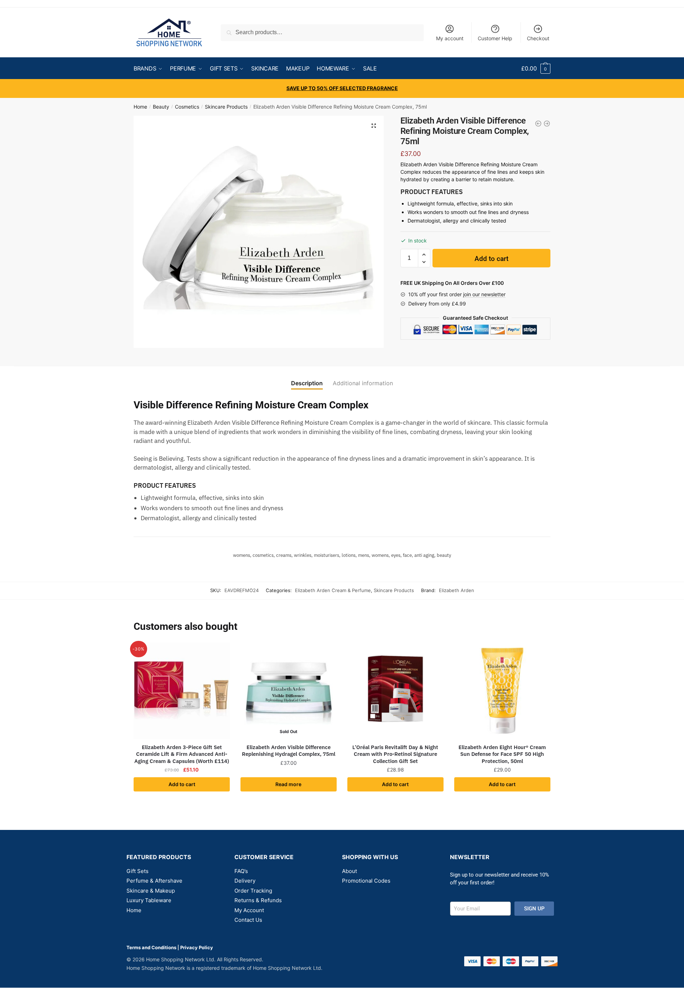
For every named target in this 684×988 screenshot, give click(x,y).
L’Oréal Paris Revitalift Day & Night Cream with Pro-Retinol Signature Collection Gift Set (395, 754)
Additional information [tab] (363, 383)
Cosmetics (187, 107)
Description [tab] (307, 383)
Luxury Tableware (148, 900)
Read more (288, 784)
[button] (373, 125)
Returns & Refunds (258, 900)
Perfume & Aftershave (154, 880)
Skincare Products (226, 107)
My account (449, 38)
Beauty (161, 107)
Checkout (538, 38)
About (349, 871)
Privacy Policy (196, 947)
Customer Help (495, 38)
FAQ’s (241, 871)
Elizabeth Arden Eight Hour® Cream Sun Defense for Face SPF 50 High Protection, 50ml (502, 754)
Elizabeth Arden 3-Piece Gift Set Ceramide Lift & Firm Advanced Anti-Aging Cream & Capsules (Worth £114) (181, 754)
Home (140, 107)
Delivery (244, 880)
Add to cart (491, 259)
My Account (249, 910)
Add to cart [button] (182, 784)
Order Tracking (253, 890)
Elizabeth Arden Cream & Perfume (333, 590)
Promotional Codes (366, 880)
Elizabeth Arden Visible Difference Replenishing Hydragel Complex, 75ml (288, 751)
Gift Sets (137, 871)
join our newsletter (484, 294)
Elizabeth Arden (456, 590)
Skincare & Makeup (150, 890)
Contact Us (248, 919)
